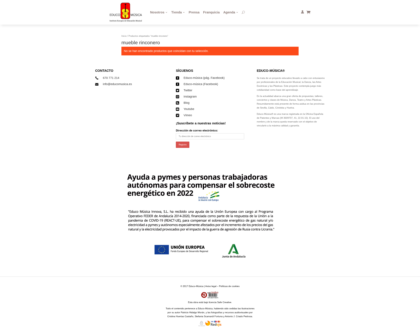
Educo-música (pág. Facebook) (204, 77)
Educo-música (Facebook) (201, 84)
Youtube (189, 109)
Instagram (190, 96)
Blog (186, 102)
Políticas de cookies (229, 286)
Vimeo (188, 115)
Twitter (188, 90)
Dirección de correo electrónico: (197, 130)
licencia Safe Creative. (220, 302)
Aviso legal (210, 286)
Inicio (123, 36)
